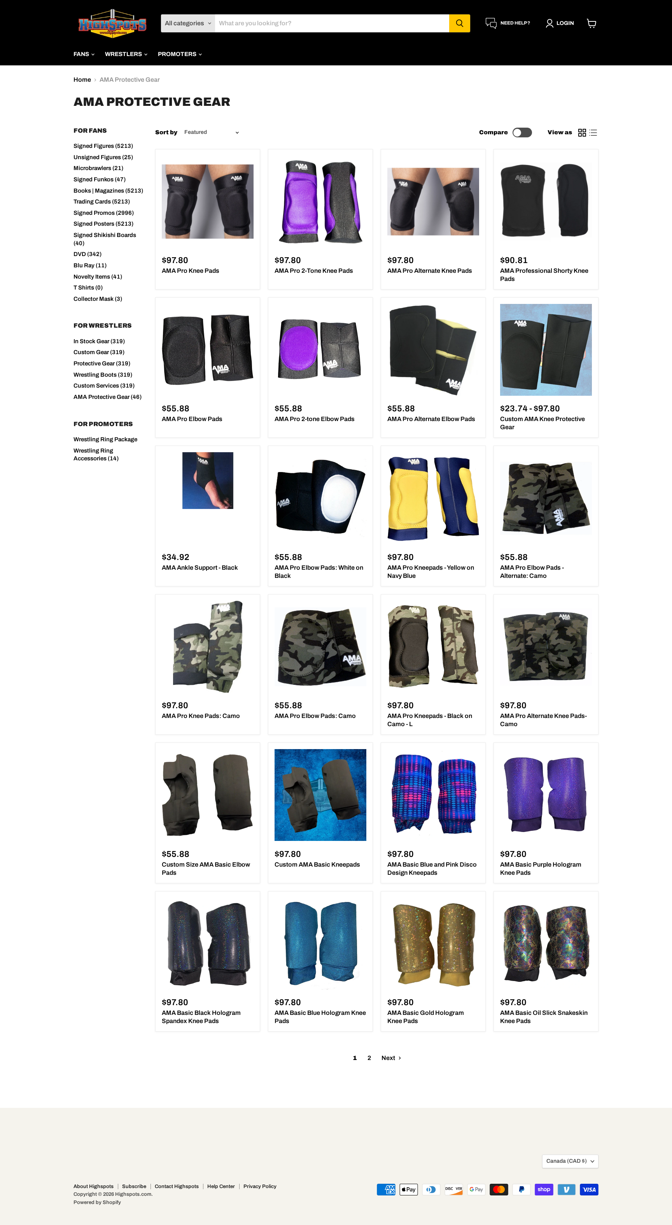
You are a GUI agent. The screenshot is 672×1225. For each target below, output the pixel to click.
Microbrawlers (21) (98, 168)
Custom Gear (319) (99, 352)
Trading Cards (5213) (102, 201)
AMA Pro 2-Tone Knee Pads (314, 270)
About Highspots (94, 1186)
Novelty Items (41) (98, 277)
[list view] (593, 132)
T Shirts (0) (88, 287)
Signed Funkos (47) (100, 179)
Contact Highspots (177, 1186)
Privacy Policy (259, 1186)
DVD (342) (88, 254)
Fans (82, 54)
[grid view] (582, 132)
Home (82, 79)
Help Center (221, 1186)
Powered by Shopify (97, 1202)
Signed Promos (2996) (104, 213)
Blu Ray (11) (90, 265)
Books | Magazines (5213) (108, 191)
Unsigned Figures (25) (103, 157)
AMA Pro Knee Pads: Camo (201, 716)
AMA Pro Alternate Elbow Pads (431, 419)
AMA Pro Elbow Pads (192, 419)
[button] (561, 23)
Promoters (178, 54)
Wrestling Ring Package (105, 439)
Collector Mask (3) (98, 299)
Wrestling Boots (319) (103, 375)
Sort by (166, 132)
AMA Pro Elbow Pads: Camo (315, 716)
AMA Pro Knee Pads (190, 270)
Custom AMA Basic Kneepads (317, 864)
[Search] (459, 23)
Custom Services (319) (104, 386)
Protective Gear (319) (102, 363)
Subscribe (134, 1186)
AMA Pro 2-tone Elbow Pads (315, 419)
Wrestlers (124, 54)
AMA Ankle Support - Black (200, 567)
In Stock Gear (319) (99, 341)
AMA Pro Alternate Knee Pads (429, 270)
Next (389, 1058)
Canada (566, 1161)
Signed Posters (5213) (103, 224)
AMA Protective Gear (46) (108, 397)
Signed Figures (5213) (103, 146)
